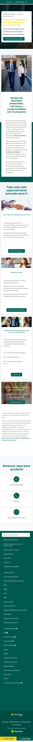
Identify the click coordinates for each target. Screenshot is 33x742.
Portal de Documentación (11, 622)
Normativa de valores (9, 606)
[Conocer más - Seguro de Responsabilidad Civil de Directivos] (16, 322)
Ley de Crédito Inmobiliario (11, 577)
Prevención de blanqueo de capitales (14, 581)
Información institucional (11, 540)
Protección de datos (25, 722)
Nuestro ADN (7, 558)
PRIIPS (5, 589)
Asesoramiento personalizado (16, 310)
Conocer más (16, 374)
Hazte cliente (9, 739)
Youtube (3, 706)
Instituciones (19, 2)
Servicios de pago (8, 602)
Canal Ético (7, 562)
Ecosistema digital (9, 666)
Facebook (3, 689)
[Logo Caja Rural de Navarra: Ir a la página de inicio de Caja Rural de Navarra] (9, 2)
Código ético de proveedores (11, 566)
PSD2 (5, 597)
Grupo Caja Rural (8, 554)
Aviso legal (5, 722)
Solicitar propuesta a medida (13, 39)
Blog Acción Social (9, 637)
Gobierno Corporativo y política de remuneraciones (13, 545)
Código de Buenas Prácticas (11, 618)
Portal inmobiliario (9, 645)
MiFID (5, 585)
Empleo (6, 649)
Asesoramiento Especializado (12, 670)
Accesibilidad (7, 614)
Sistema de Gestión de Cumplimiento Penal (15, 610)
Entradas (6, 653)
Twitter (3, 693)
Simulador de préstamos (10, 662)
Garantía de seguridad (10, 628)
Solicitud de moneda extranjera (12, 683)
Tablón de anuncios (9, 572)
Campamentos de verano (10, 658)
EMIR (5, 593)
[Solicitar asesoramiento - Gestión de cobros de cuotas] (16, 205)
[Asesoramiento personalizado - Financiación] (16, 263)
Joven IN (6, 678)
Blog (5, 633)
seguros (18, 152)
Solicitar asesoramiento (16, 251)
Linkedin (3, 697)
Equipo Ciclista (8, 641)
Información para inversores (11, 550)
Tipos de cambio (16, 724)
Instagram (3, 702)
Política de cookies (14, 722)
